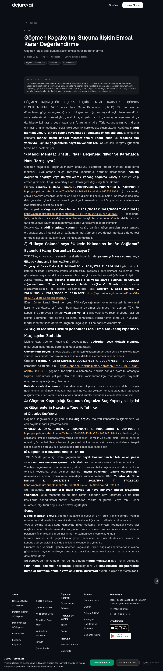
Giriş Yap (113, 5)
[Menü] (148, 5)
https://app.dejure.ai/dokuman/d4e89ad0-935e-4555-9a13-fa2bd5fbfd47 (71, 485)
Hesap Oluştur (133, 5)
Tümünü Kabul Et (102, 662)
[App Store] (119, 627)
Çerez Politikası (151, 662)
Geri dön (33, 23)
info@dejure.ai (120, 608)
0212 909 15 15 (121, 614)
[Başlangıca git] (22, 5)
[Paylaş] (156, 581)
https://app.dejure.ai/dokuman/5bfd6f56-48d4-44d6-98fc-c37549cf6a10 (70, 214)
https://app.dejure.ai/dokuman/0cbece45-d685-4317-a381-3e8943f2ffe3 (70, 433)
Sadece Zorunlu (127, 662)
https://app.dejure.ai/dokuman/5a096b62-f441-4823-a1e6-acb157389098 (71, 191)
